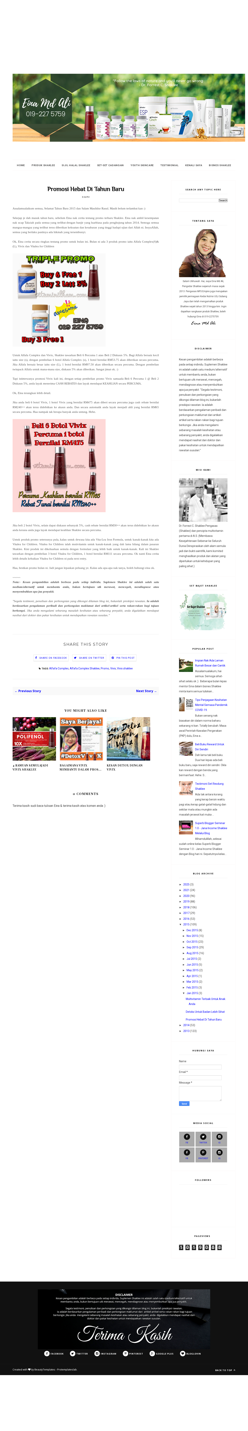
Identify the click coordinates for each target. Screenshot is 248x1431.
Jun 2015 (192, 964)
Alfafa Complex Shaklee (85, 668)
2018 (186, 907)
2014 (186, 1025)
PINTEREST (203, 1158)
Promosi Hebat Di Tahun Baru (204, 1019)
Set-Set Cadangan (110, 165)
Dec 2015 (192, 930)
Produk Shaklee (43, 165)
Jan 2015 (192, 993)
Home (21, 165)
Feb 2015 (192, 987)
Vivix (113, 668)
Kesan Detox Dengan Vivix (125, 767)
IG (219, 1143)
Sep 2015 (192, 947)
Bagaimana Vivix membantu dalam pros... (81, 767)
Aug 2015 (192, 953)
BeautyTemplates (44, 1369)
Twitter (203, 1143)
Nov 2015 (192, 935)
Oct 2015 (192, 941)
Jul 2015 (192, 958)
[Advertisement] (116, 27)
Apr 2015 (192, 976)
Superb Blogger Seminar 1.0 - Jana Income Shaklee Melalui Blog (211, 828)
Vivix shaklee (125, 668)
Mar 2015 (192, 981)
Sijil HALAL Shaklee (76, 165)
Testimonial (169, 165)
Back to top (224, 1370)
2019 (186, 901)
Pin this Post (125, 658)
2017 (186, 913)
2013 (186, 1031)
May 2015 (193, 970)
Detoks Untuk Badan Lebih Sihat (205, 1011)
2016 (186, 918)
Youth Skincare (142, 165)
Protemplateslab (67, 1369)
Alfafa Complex (59, 668)
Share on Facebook (53, 658)
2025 (186, 884)
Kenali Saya (193, 165)
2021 (186, 890)
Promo (105, 668)
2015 (186, 924)
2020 (186, 895)
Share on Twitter (91, 658)
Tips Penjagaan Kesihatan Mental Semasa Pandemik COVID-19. (211, 705)
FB (187, 1143)
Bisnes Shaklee (220, 165)
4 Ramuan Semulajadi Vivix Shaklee (30, 767)
